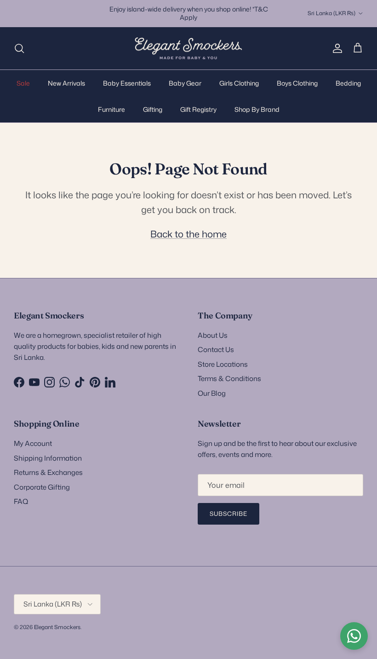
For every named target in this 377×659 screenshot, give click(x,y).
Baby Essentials (127, 83)
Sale (23, 83)
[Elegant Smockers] (188, 48)
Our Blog (212, 393)
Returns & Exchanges (48, 472)
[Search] (19, 48)
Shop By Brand (257, 109)
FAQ (21, 501)
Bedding (348, 83)
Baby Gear (185, 83)
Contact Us (216, 349)
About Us (213, 335)
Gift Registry (198, 109)
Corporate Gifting (42, 487)
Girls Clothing (239, 83)
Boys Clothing (297, 83)
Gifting (152, 109)
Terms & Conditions (229, 378)
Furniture (111, 109)
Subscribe (228, 513)
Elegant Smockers (57, 627)
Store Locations (223, 364)
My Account (33, 443)
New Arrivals (66, 83)
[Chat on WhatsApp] (354, 636)
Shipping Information (48, 458)
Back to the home (188, 233)
